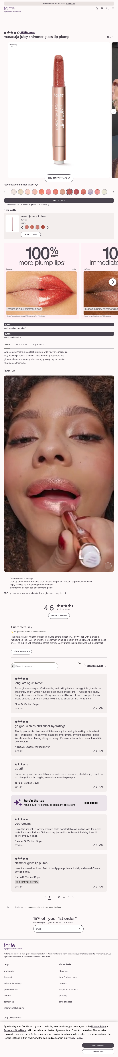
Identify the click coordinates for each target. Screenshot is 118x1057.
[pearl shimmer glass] (13, 191)
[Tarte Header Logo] (12, 9)
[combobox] (92, 666)
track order (9, 971)
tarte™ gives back (68, 977)
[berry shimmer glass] (76, 191)
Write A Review (59, 616)
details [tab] (7, 344)
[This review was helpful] (94, 708)
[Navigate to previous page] (45, 897)
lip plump (19, 907)
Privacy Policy (98, 1027)
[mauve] (37, 226)
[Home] (13, 946)
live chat (8, 977)
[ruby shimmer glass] (83, 191)
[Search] (107, 9)
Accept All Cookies (98, 1045)
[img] (5, 32)
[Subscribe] (78, 929)
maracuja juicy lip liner (33, 216)
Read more (85, 699)
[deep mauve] (43, 226)
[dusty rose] (26, 226)
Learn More (45, 957)
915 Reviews (27, 32)
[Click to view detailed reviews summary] (21, 651)
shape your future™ (68, 990)
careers (63, 984)
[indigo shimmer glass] (90, 191)
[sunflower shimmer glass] (20, 191)
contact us (9, 1002)
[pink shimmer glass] (48, 191)
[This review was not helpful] (100, 708)
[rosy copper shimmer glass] (62, 191)
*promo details (11, 990)
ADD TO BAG (31, 234)
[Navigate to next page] (73, 897)
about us (63, 971)
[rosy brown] (32, 226)
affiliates (63, 996)
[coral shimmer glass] (41, 191)
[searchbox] (36, 666)
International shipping (14, 1008)
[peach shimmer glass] (34, 191)
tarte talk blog (65, 1002)
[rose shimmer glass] (55, 191)
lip (8, 907)
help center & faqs (13, 984)
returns (7, 996)
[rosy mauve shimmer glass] (69, 191)
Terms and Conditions (15, 1030)
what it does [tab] (21, 344)
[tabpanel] (59, 356)
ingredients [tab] (38, 344)
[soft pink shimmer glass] (27, 191)
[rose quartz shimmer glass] (97, 191)
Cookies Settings (98, 1051)
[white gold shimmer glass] (104, 191)
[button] (96, 9)
